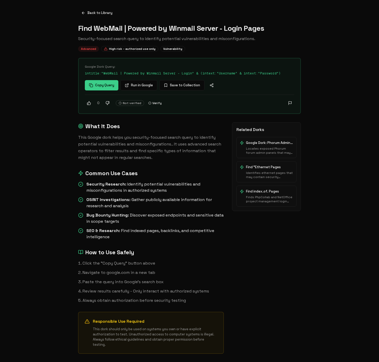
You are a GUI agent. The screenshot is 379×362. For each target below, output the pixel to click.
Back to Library (99, 13)
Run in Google (142, 85)
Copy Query (104, 85)
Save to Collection (185, 85)
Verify (157, 103)
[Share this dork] (212, 85)
